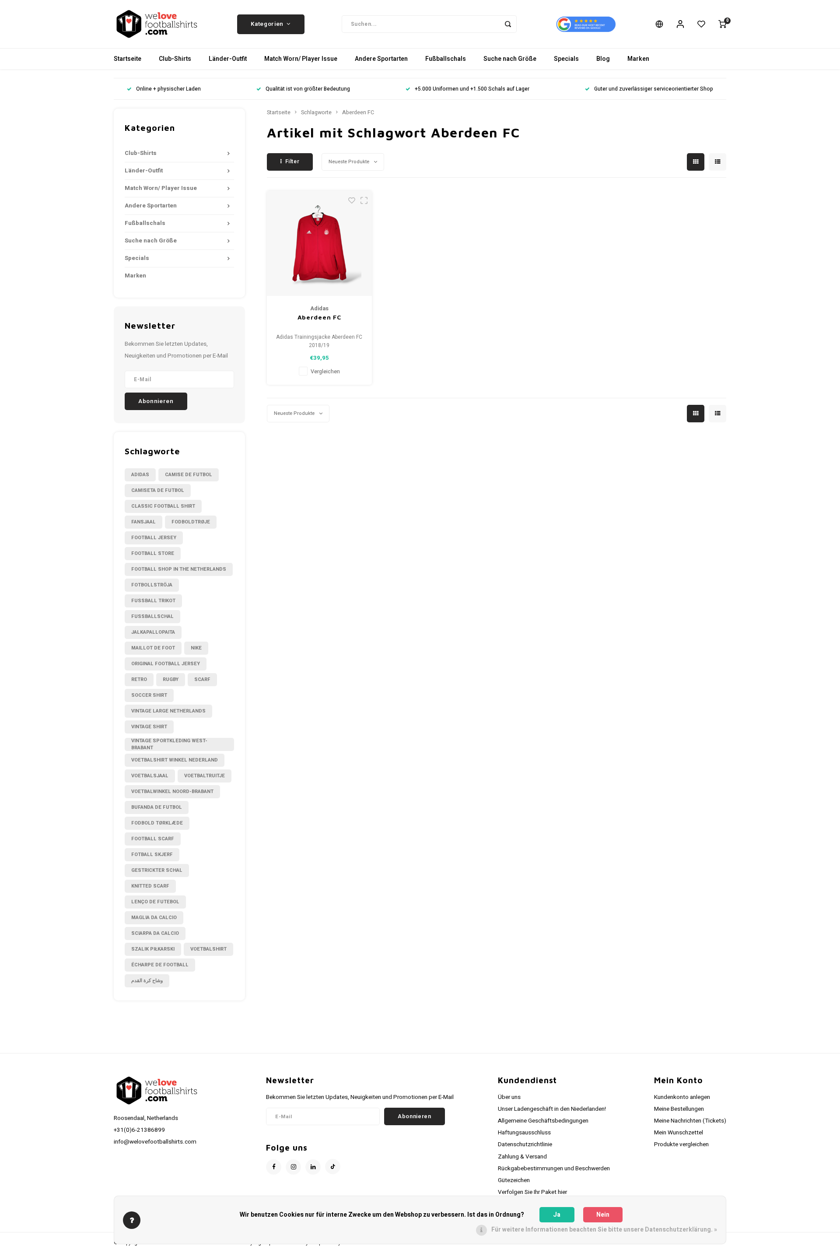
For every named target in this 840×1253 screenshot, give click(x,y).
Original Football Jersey (165, 663)
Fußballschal (152, 616)
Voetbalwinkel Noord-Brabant (172, 791)
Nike (196, 648)
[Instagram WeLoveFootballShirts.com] (293, 1167)
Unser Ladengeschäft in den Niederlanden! (552, 1109)
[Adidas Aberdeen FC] (319, 243)
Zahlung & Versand (522, 1156)
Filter (292, 161)
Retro (139, 679)
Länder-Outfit (228, 58)
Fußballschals (445, 58)
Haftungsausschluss (524, 1132)
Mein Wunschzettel (678, 1132)
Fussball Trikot (153, 600)
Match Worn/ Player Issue (300, 58)
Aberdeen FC (358, 112)
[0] (722, 24)
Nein (602, 1214)
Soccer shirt (149, 695)
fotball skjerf (152, 854)
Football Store (152, 553)
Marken (638, 58)
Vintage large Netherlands (168, 711)
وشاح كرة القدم (147, 980)
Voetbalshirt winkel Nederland (174, 760)
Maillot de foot (153, 648)
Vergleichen (325, 372)
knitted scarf (150, 886)
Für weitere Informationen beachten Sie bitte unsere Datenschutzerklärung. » (604, 1229)
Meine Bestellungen (679, 1109)
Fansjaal (143, 522)
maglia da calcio (154, 917)
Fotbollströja (151, 585)
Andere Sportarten (381, 58)
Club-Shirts (175, 58)
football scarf (152, 838)
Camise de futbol (188, 474)
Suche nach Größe (509, 58)
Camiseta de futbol (157, 490)
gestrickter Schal (156, 870)
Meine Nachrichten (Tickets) (690, 1120)
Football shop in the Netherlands (178, 569)
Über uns (509, 1097)
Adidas (140, 474)
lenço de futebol (155, 902)
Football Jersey (153, 537)
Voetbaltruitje (204, 775)
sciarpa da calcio (155, 933)
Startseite (127, 58)
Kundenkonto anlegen (682, 1097)
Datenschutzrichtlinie (525, 1144)
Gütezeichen (514, 1180)
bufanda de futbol (156, 807)
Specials (566, 58)
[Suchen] (508, 24)
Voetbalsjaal (149, 775)
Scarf (202, 679)
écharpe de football (160, 965)
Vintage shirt (149, 726)
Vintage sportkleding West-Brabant (169, 744)
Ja (556, 1214)
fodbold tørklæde (157, 823)
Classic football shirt (163, 506)
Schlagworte (316, 112)
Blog (603, 58)
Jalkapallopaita (153, 632)
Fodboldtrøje (191, 522)
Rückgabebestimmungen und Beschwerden (554, 1168)
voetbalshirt (208, 949)
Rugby (170, 679)
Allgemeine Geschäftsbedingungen (543, 1120)
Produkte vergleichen (681, 1144)
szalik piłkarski (153, 949)
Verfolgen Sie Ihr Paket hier (532, 1192)
